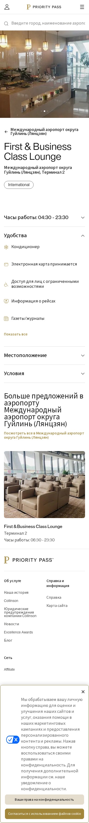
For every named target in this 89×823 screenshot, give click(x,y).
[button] (41, 111)
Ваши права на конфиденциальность (44, 799)
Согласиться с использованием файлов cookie (44, 813)
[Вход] (7, 7)
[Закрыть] (83, 691)
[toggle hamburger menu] (82, 7)
